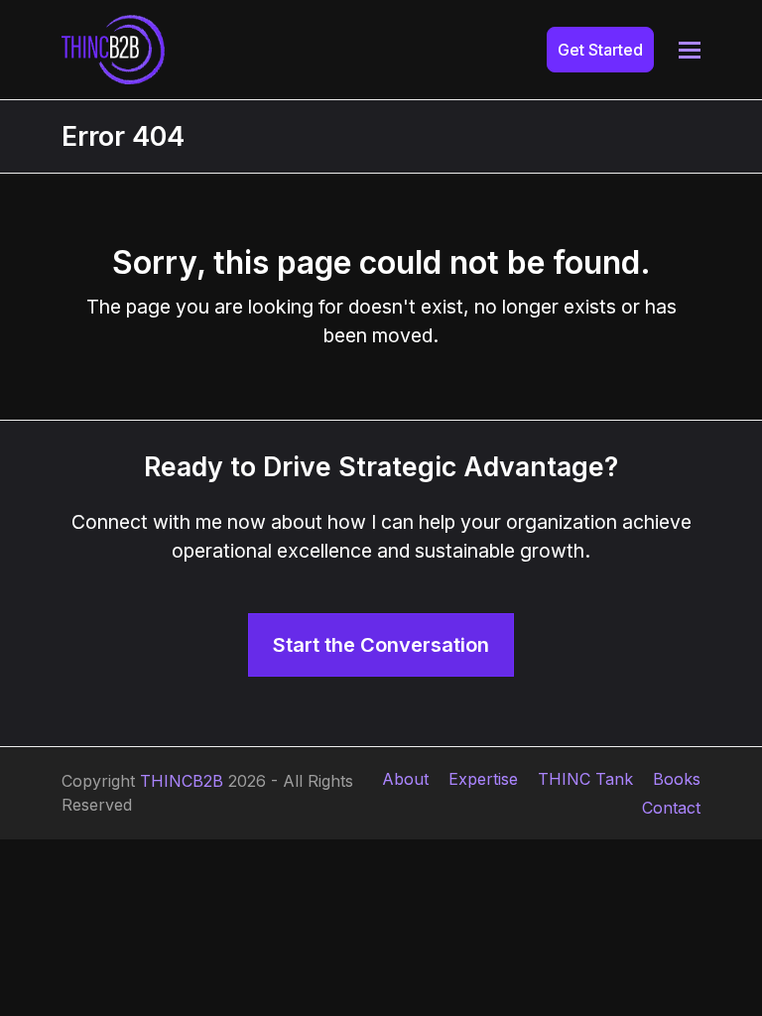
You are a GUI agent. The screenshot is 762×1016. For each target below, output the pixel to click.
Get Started (600, 50)
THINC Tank (585, 779)
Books (676, 779)
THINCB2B (181, 781)
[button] (689, 50)
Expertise (483, 779)
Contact (671, 808)
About (405, 779)
